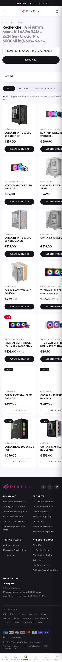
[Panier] (57, 11)
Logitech (33, 614)
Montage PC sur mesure (14, 506)
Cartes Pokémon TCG (43, 506)
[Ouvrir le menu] (5, 11)
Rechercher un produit (43, 531)
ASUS (12, 614)
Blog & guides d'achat (43, 555)
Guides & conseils (45, 88)
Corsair (22, 614)
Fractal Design (41, 618)
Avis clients (38, 560)
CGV (46, 646)
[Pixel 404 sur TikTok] (56, 487)
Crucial (6, 622)
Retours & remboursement (15, 521)
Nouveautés (38, 521)
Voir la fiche (19, 410)
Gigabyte (27, 618)
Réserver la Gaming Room (15, 550)
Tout (9, 88)
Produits (24, 88)
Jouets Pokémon (40, 511)
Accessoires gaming (42, 516)
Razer (43, 614)
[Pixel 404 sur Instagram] (50, 487)
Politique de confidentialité (45, 570)
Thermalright (28, 622)
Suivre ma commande (13, 516)
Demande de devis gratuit (15, 511)
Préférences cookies (11, 646)
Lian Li (16, 622)
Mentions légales (41, 565)
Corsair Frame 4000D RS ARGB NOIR (18, 134)
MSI (4, 614)
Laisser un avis (9, 555)
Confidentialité (9, 648)
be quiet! (6, 618)
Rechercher (31, 60)
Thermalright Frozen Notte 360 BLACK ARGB (18, 344)
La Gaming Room (41, 550)
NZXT (16, 618)
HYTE (40, 622)
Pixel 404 (37, 545)
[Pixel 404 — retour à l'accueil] (18, 487)
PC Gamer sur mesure (43, 501)
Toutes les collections (43, 526)
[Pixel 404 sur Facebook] (43, 487)
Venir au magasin (11, 545)
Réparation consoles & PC (14, 501)
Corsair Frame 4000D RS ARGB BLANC (18, 239)
